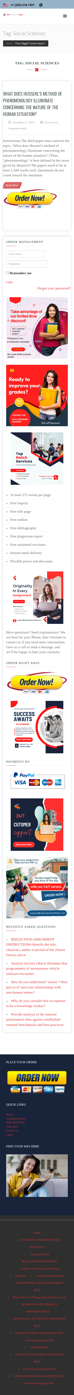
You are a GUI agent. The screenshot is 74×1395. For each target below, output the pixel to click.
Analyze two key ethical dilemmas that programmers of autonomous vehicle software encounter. (36, 968)
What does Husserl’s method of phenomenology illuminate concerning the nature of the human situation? (32, 103)
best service (51, 122)
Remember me (20, 273)
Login (9, 282)
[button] (65, 16)
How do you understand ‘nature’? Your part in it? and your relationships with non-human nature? (37, 987)
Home (9, 1114)
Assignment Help (15, 1118)
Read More (12, 185)
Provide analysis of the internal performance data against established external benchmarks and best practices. (35, 1019)
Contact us (12, 1130)
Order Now (12, 1126)
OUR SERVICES (15, 1122)
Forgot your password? (54, 288)
